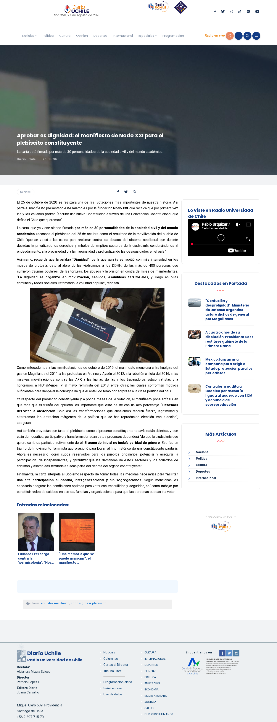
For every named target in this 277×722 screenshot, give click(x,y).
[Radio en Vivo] (230, 36)
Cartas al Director (115, 665)
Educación (152, 683)
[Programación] (239, 36)
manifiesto (61, 603)
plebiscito (99, 603)
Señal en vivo (112, 688)
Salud (149, 708)
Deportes (100, 36)
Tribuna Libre (112, 671)
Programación (173, 36)
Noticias (28, 36)
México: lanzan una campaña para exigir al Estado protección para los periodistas (229, 366)
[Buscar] (247, 36)
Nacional (25, 192)
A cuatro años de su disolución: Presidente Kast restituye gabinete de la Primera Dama (229, 339)
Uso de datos (112, 694)
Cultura (65, 36)
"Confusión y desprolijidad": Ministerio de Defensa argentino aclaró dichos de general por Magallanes (227, 309)
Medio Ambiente (156, 695)
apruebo (47, 603)
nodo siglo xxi (81, 603)
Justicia (150, 701)
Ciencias (150, 671)
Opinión (82, 36)
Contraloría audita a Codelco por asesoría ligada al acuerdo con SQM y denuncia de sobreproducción (228, 395)
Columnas (110, 659)
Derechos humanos (159, 714)
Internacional (123, 36)
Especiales (146, 36)
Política (48, 36)
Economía (152, 689)
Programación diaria (117, 682)
